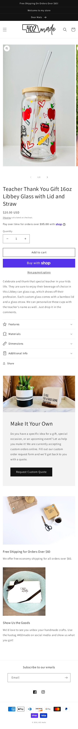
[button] (5, 29)
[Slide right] (47, 177)
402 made (42, 722)
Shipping (7, 217)
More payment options (39, 272)
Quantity (7, 231)
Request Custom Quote (31, 472)
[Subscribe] (66, 677)
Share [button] (10, 363)
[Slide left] (31, 177)
